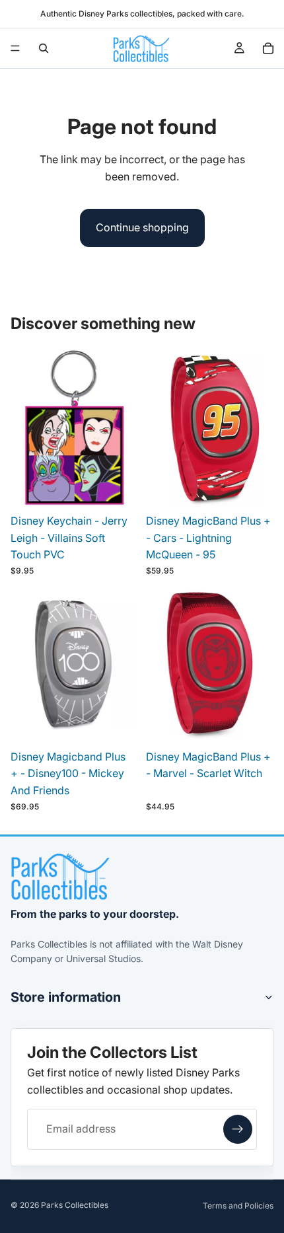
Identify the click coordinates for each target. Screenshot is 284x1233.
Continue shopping (142, 227)
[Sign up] (237, 1129)
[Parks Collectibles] (60, 876)
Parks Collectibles (74, 1205)
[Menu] (15, 48)
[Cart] (268, 48)
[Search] (43, 48)
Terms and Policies (238, 1206)
